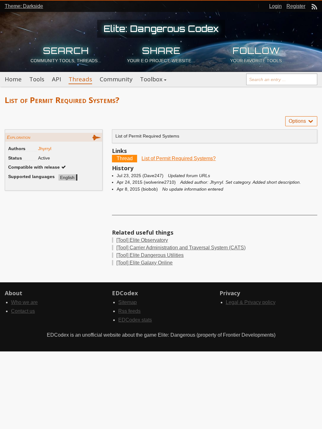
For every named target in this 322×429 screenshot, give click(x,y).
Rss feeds (129, 311)
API (56, 79)
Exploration (18, 137)
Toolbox (151, 79)
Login (275, 6)
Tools (36, 79)
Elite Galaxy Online (144, 262)
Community (116, 79)
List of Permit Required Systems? (179, 158)
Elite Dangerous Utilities (150, 255)
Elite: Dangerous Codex (161, 28)
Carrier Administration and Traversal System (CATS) (181, 247)
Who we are (24, 302)
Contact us (23, 311)
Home (13, 79)
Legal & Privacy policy (250, 302)
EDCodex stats (135, 320)
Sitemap (127, 302)
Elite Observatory (142, 240)
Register (295, 6)
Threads (80, 79)
